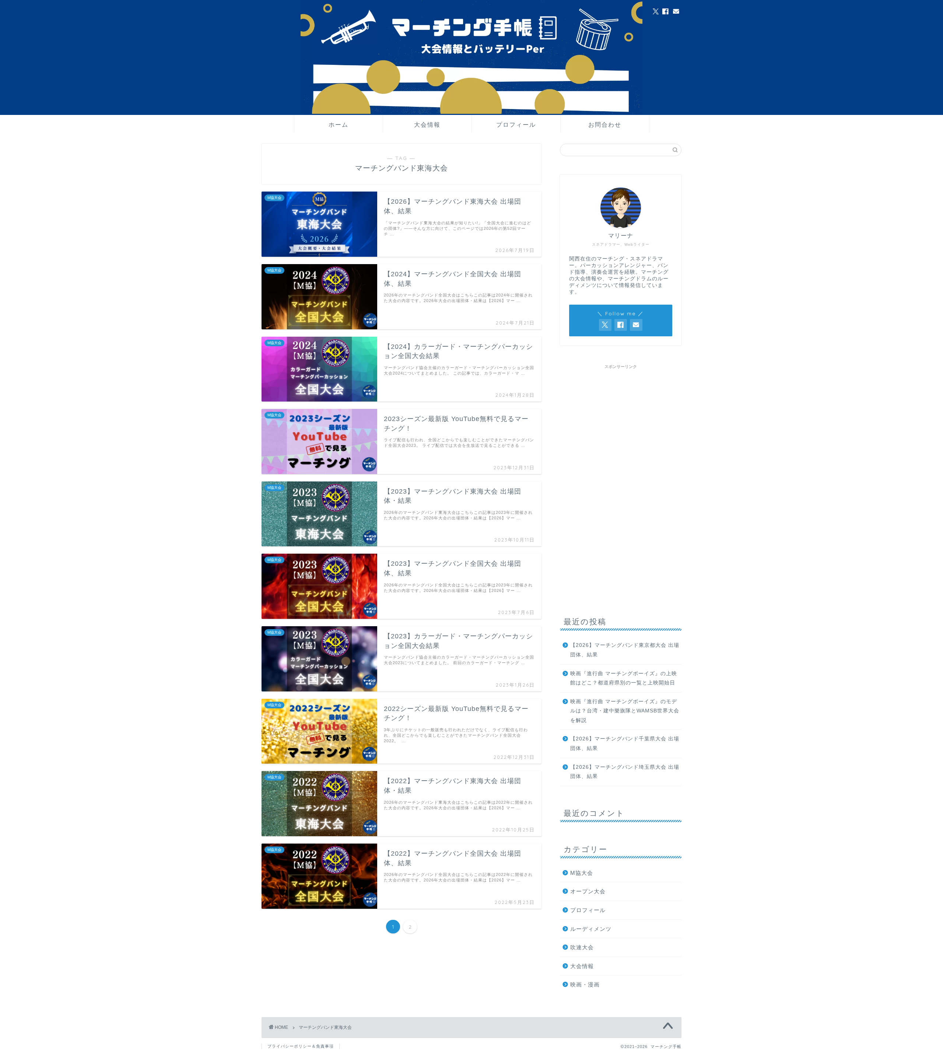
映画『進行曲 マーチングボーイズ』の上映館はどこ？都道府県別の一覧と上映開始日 (623, 678)
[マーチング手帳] (471, 112)
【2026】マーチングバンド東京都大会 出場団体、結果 (624, 650)
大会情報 (427, 124)
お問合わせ (604, 124)
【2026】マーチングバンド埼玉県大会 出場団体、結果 (624, 771)
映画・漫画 (585, 984)
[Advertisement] (620, 482)
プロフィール (516, 124)
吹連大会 (582, 947)
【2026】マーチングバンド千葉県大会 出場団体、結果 (624, 743)
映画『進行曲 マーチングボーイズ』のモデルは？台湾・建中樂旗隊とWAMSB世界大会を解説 (624, 711)
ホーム (338, 124)
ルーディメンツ (590, 929)
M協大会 (581, 873)
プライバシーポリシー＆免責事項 (300, 1046)
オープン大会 (588, 891)
